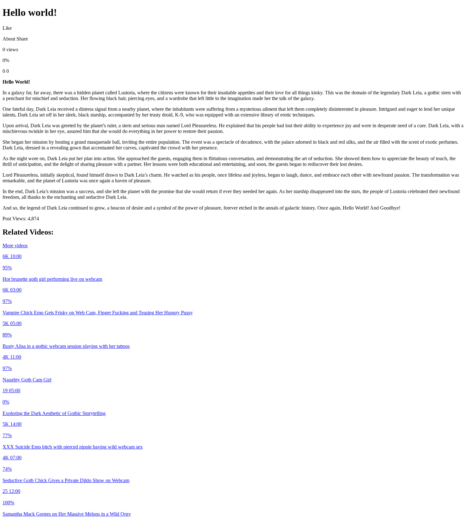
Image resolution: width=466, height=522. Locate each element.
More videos (15, 245)
